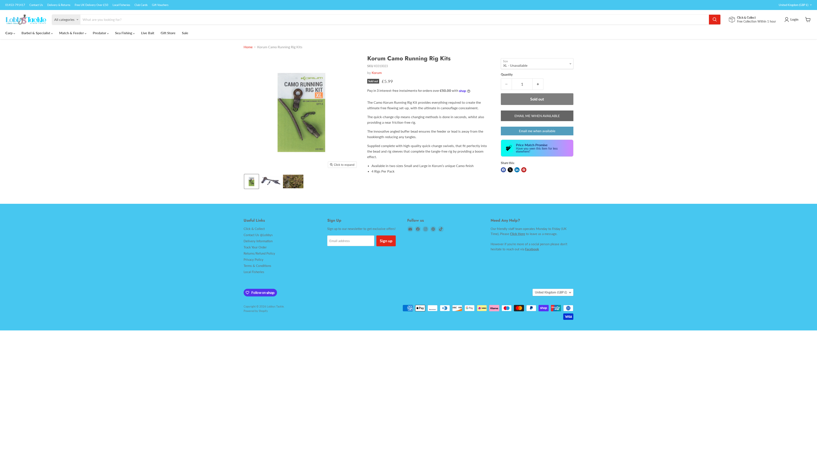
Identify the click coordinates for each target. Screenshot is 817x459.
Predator (100, 33)
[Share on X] (510, 169)
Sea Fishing (124, 33)
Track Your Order (255, 247)
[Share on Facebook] (503, 169)
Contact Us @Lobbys (258, 235)
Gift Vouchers (160, 5)
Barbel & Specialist (36, 33)
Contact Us (36, 5)
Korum (377, 73)
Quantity (507, 74)
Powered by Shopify (256, 311)
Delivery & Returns (58, 5)
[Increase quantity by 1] (538, 84)
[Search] (714, 19)
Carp (9, 33)
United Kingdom (793, 5)
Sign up (386, 240)
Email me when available (537, 131)
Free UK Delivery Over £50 (91, 5)
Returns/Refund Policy (259, 253)
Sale (185, 33)
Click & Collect (254, 229)
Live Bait (147, 33)
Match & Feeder (72, 33)
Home (248, 47)
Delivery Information (258, 241)
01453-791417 (15, 5)
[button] (251, 181)
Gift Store (168, 33)
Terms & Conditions (257, 266)
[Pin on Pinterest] (523, 169)
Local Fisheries (121, 5)
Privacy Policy (253, 259)
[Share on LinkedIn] (517, 169)
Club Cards (141, 5)
